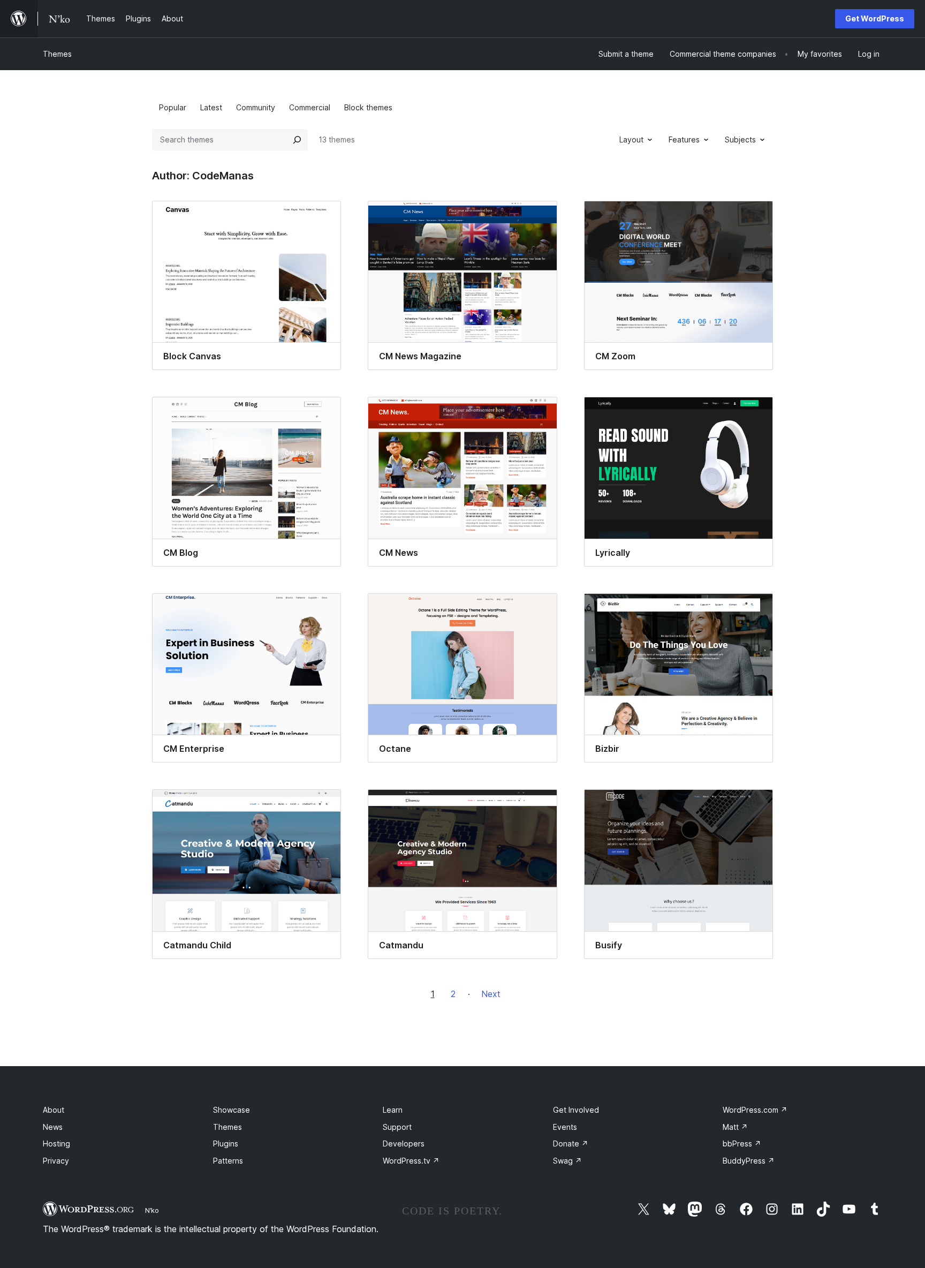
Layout (631, 139)
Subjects (740, 139)
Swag (567, 1160)
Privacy (56, 1160)
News (53, 1126)
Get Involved (576, 1109)
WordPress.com (755, 1109)
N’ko (152, 1210)
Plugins (225, 1143)
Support (397, 1126)
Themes (57, 53)
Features (684, 139)
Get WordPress (874, 18)
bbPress (742, 1143)
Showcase (231, 1109)
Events (565, 1126)
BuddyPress (749, 1160)
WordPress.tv (411, 1160)
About (53, 1109)
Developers (403, 1143)
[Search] (297, 139)
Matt (735, 1126)
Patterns (228, 1160)
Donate (570, 1143)
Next (491, 993)
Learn (393, 1109)
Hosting (56, 1143)
